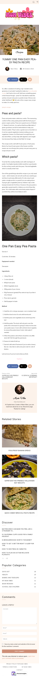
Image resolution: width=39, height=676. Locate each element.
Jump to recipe (6, 107)
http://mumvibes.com (19, 402)
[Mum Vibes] (7, 69)
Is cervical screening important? (29, 376)
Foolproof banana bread (19, 450)
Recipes (19, 52)
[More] (30, 80)
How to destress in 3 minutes (14, 549)
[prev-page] (3, 558)
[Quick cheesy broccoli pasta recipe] (19, 498)
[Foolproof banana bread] (19, 436)
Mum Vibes (14, 69)
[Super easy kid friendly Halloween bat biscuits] (19, 466)
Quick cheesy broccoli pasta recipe (19, 513)
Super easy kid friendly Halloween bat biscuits (10, 377)
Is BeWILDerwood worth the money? (17, 540)
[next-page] (6, 558)
